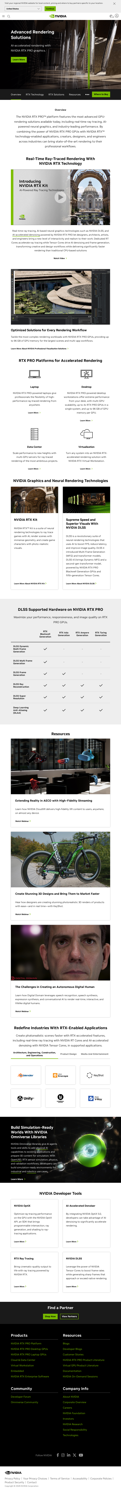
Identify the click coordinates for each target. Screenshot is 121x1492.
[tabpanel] (60, 1087)
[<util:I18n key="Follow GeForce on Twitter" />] (74, 1455)
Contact (32, 1482)
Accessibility (80, 1478)
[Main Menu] (3, 16)
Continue (50, 9)
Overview (16, 94)
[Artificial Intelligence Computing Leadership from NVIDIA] (58, 16)
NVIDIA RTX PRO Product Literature (83, 1359)
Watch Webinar (22, 821)
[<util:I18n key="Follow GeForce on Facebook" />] (58, 1455)
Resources (75, 94)
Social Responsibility (75, 1429)
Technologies (70, 1435)
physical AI (42, 1147)
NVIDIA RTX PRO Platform (26, 1343)
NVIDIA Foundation (74, 1413)
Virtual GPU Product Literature (80, 1365)
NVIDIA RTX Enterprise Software (30, 1376)
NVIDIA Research (73, 1424)
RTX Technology (35, 94)
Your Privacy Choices (35, 1478)
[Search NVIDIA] (9, 15)
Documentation (72, 1370)
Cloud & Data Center (23, 1359)
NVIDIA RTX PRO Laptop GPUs (28, 1354)
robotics (31, 1171)
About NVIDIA (71, 1396)
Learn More (19, 1241)
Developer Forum (21, 1396)
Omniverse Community (24, 1402)
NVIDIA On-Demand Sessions (80, 1376)
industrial (16, 1171)
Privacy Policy (12, 1478)
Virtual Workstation (22, 1365)
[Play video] (60, 197)
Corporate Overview (74, 1402)
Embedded (17, 1370)
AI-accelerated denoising (26, 234)
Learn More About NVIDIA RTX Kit (29, 583)
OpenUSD (16, 1159)
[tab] (34, 1054)
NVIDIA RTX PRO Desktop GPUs (29, 1348)
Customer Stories (73, 1354)
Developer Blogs (72, 1348)
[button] (111, 17)
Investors (68, 1418)
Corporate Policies (101, 1478)
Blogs (66, 1343)
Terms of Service (60, 1478)
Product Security (14, 1482)
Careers (67, 1407)
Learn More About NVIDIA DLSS (80, 583)
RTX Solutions (56, 94)
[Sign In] (117, 16)
